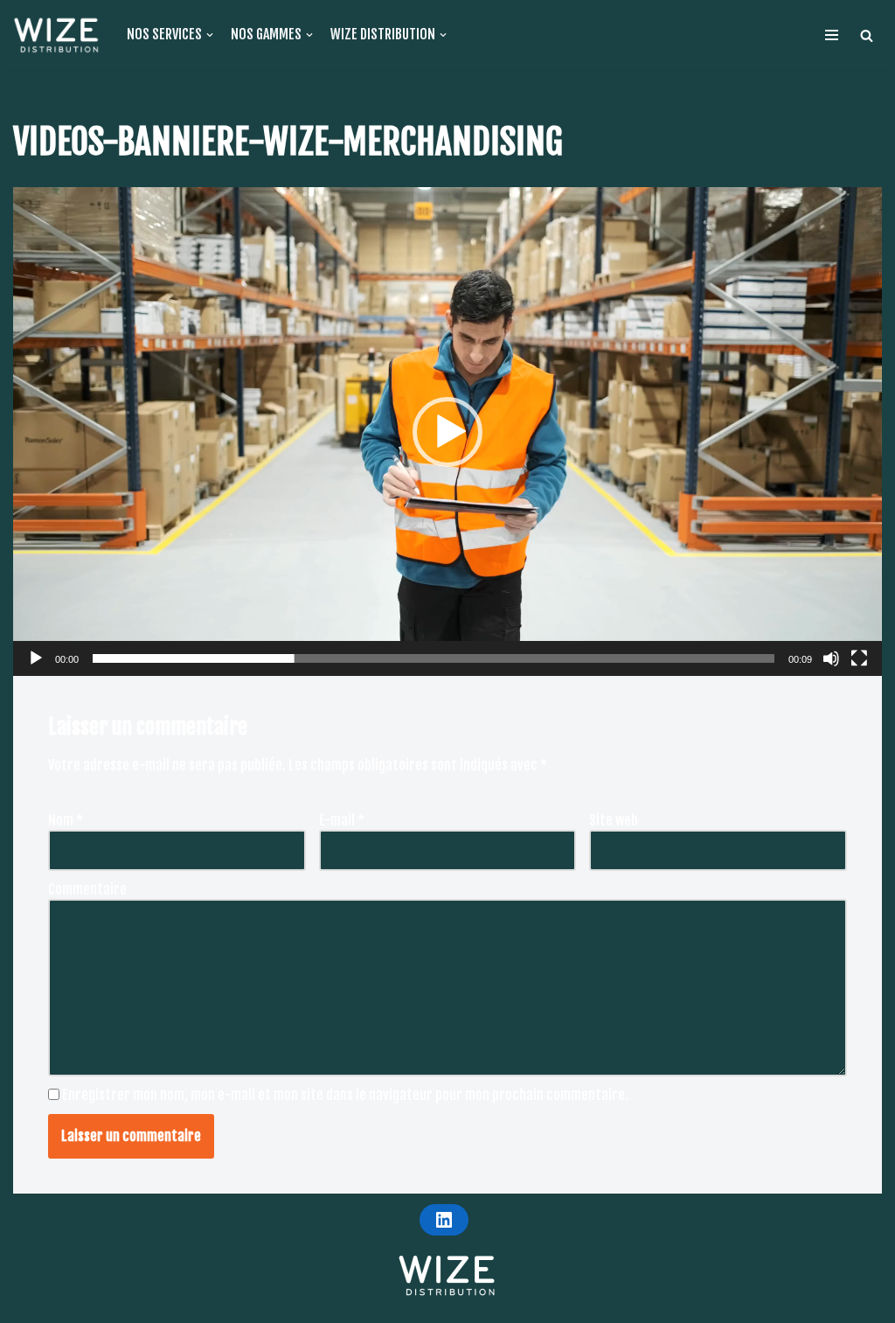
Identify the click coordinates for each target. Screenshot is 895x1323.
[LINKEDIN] (444, 1220)
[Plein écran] (859, 658)
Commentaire (87, 889)
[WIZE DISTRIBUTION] (57, 35)
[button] (866, 35)
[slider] (433, 658)
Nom (65, 820)
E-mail (341, 820)
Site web (613, 820)
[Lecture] (36, 658)
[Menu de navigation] (831, 35)
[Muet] (831, 658)
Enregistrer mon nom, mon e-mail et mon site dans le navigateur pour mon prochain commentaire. (345, 1095)
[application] (447, 431)
